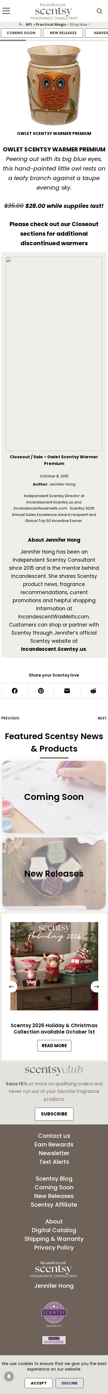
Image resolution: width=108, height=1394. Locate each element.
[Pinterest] (41, 691)
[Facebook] (15, 691)
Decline (69, 1383)
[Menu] (6, 11)
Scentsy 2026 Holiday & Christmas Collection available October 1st (54, 1028)
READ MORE (56, 1046)
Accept (39, 1383)
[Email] (67, 691)
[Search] (99, 11)
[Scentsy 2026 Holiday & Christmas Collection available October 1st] (54, 968)
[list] (54, 25)
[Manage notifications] (9, 1376)
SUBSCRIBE (54, 1114)
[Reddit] (94, 691)
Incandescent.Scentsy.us (53, 649)
